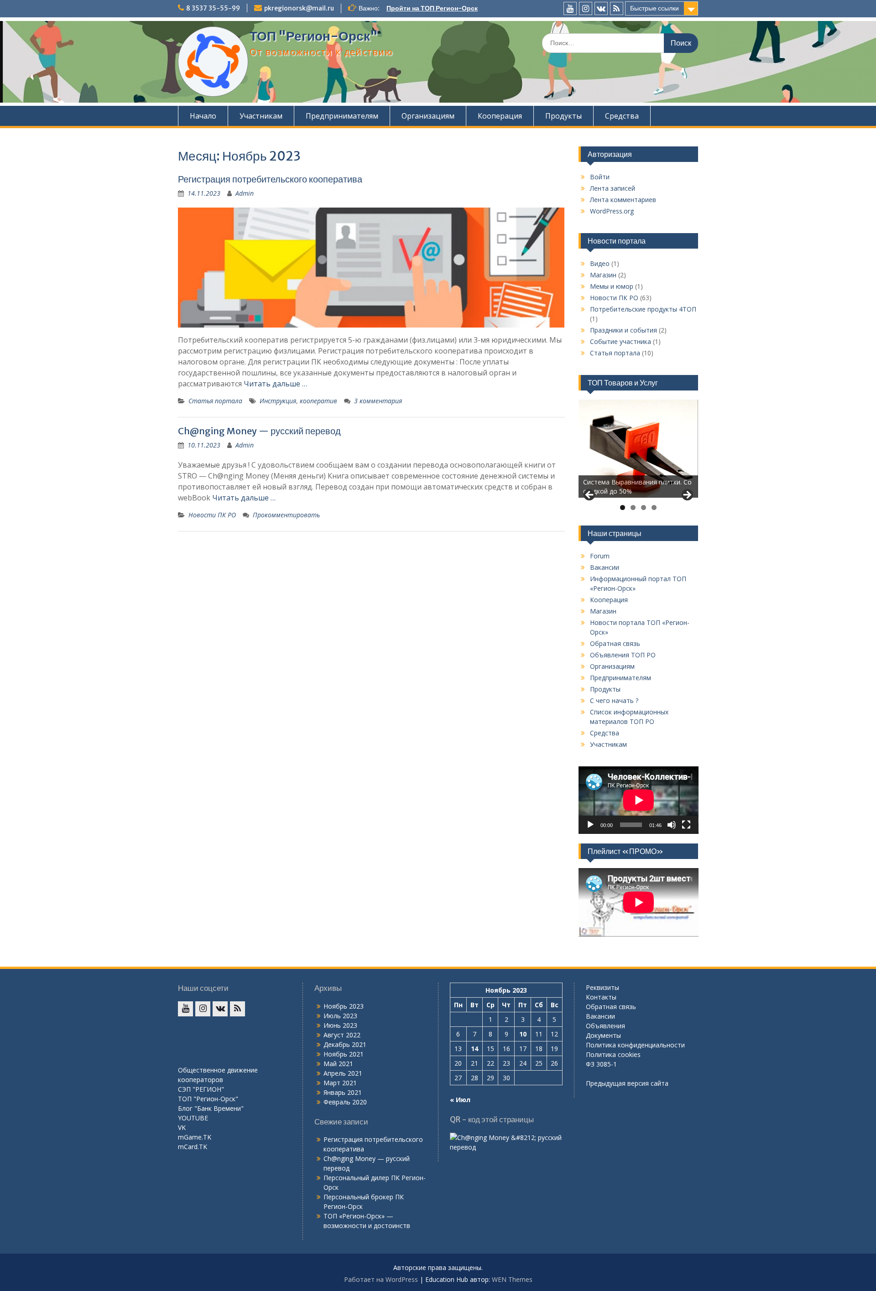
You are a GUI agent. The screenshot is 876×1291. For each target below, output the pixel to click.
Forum (600, 556)
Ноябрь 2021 (343, 1054)
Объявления (605, 1025)
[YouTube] (570, 8)
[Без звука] (671, 824)
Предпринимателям (342, 116)
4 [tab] (654, 507)
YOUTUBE (193, 1118)
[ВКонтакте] (601, 8)
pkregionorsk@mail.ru (299, 8)
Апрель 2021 (342, 1073)
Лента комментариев (623, 199)
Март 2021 (340, 1082)
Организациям (428, 116)
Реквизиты (602, 987)
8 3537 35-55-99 (213, 8)
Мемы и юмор (611, 286)
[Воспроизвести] (590, 824)
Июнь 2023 (340, 1025)
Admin (244, 193)
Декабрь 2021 (344, 1044)
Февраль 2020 (345, 1102)
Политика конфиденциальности (635, 1045)
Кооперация (500, 116)
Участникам (261, 116)
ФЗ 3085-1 (601, 1064)
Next (687, 495)
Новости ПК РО (212, 514)
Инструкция (278, 400)
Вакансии (604, 567)
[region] (639, 449)
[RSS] (616, 8)
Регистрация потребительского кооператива (270, 179)
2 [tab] (633, 507)
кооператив (318, 400)
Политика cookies (613, 1054)
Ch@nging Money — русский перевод (259, 431)
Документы (603, 1035)
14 (474, 1048)
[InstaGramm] (585, 8)
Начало (203, 116)
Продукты (563, 116)
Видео (600, 263)
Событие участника (620, 341)
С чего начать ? (614, 700)
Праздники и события (623, 330)
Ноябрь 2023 (343, 1006)
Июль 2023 (340, 1015)
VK (182, 1127)
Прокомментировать (286, 514)
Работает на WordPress (381, 1279)
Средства (622, 116)
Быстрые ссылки (654, 8)
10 (523, 1034)
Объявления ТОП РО (623, 655)
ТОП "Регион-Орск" (314, 36)
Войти (600, 176)
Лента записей (612, 188)
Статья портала (215, 400)
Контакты (601, 997)
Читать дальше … (275, 384)
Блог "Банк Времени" (211, 1108)
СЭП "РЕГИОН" (201, 1089)
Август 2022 (341, 1035)
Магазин (603, 275)
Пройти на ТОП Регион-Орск (432, 8)
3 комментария (378, 400)
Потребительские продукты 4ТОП (643, 309)
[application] (639, 800)
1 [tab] (622, 507)
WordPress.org (612, 211)
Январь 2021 (342, 1092)
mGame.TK (194, 1137)
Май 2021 (338, 1063)
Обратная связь (615, 643)
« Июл (460, 1099)
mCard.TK (192, 1146)
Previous (590, 495)
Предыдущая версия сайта (627, 1083)
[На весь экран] (686, 824)
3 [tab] (643, 507)
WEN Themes (512, 1279)
